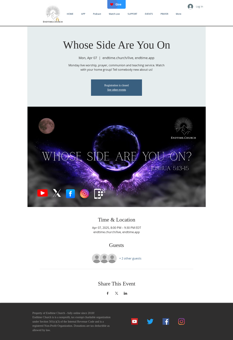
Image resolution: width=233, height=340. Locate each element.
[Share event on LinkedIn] (125, 293)
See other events (116, 89)
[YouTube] (134, 321)
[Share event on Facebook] (107, 293)
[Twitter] (150, 321)
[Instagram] (181, 321)
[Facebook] (166, 321)
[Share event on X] (116, 293)
